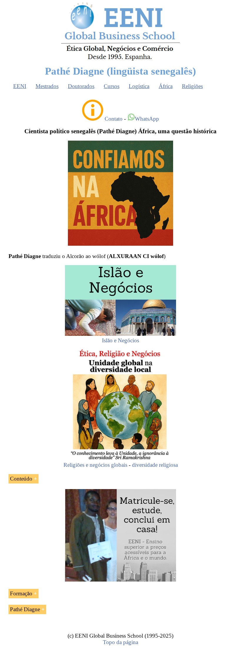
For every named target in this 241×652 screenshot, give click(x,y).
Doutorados (81, 86)
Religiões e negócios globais (95, 465)
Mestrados (47, 86)
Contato (114, 119)
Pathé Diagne (25, 609)
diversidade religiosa (155, 465)
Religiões (192, 86)
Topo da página (120, 642)
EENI (19, 86)
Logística (139, 86)
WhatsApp (147, 119)
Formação (21, 593)
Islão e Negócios (120, 340)
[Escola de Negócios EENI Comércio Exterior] (120, 59)
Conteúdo (21, 479)
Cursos (111, 86)
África (166, 86)
